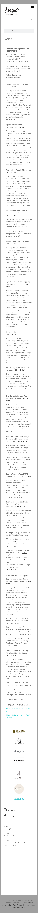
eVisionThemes (20, 907)
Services (15, 31)
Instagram (11, 810)
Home (7, 31)
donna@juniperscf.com (13, 829)
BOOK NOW (11, 87)
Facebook (10, 816)
